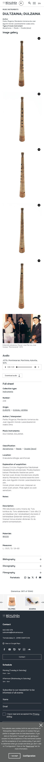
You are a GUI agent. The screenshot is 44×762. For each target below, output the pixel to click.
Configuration (29, 756)
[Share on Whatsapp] (25, 577)
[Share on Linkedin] (29, 577)
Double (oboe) (26, 28)
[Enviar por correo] (40, 577)
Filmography (9, 572)
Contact (22, 657)
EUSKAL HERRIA (20, 410)
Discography (9, 566)
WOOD (6, 536)
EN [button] (39, 3)
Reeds (16, 28)
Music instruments (10, 9)
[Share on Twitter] (32, 577)
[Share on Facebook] (36, 577)
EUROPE (6, 410)
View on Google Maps (12, 643)
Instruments (8, 392)
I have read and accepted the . (23, 715)
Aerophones (7, 28)
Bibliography (9, 559)
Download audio (11, 376)
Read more (30, 746)
